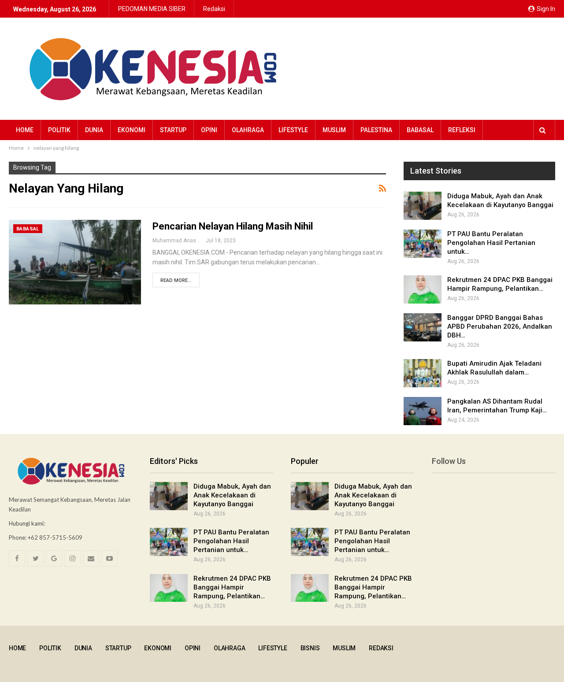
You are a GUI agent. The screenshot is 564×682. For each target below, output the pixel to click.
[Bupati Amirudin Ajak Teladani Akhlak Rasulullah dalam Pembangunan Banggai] (423, 373)
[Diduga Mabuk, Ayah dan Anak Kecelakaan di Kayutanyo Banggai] (423, 206)
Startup (173, 129)
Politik (59, 129)
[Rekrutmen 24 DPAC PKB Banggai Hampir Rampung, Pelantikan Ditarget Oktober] (423, 289)
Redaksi (214, 8)
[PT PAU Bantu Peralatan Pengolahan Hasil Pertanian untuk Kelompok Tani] (423, 244)
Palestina (376, 129)
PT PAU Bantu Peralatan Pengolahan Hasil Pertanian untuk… (491, 243)
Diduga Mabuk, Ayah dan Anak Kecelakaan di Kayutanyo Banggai (232, 495)
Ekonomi (131, 129)
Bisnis (310, 648)
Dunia (94, 129)
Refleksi (461, 129)
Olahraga (248, 129)
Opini (209, 129)
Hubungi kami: (27, 523)
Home (24, 129)
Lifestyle (293, 129)
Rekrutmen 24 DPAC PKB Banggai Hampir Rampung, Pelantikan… (232, 587)
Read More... (176, 280)
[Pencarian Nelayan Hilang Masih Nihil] (75, 262)
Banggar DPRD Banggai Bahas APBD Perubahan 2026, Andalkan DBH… (499, 326)
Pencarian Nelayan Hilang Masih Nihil (232, 226)
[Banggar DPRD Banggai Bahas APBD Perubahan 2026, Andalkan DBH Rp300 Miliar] (423, 327)
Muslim (334, 129)
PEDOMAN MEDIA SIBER (152, 8)
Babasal (420, 129)
